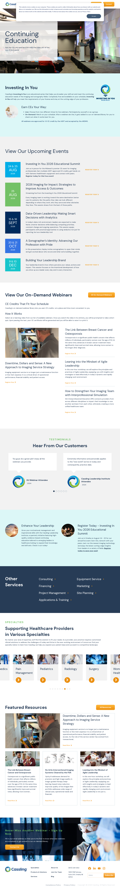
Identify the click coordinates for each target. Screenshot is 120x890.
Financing (45, 586)
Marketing (83, 586)
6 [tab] (66, 491)
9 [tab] (69, 689)
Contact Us (14, 847)
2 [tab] (56, 491)
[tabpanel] (32, 470)
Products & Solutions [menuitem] (39, 872)
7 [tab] (65, 689)
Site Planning (85, 593)
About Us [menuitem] (54, 868)
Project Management (52, 593)
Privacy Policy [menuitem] (69, 885)
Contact (109, 4)
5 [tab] (63, 491)
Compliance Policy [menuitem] (53, 885)
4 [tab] (61, 491)
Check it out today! (39, 545)
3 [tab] (59, 491)
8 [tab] (67, 689)
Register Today (91, 170)
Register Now (9, 382)
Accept (94, 16)
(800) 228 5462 (73, 868)
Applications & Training (54, 600)
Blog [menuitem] (52, 876)
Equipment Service (89, 579)
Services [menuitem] (34, 876)
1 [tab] (54, 491)
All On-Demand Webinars (101, 295)
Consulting (46, 579)
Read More (66, 745)
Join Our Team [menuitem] (56, 872)
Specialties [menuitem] (35, 868)
